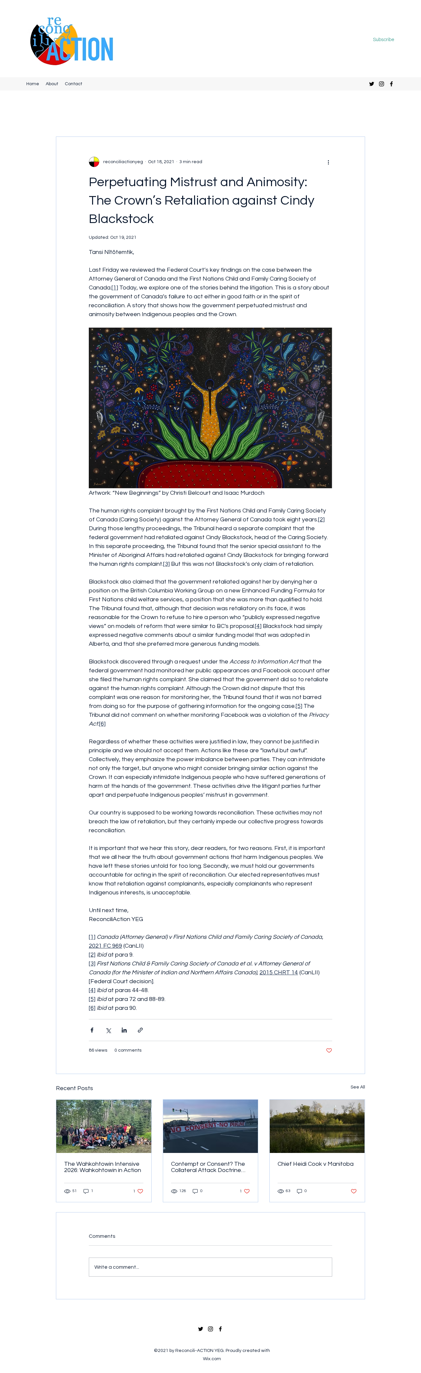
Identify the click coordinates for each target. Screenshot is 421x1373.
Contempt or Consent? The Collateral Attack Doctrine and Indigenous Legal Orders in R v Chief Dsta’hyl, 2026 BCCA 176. (210, 1167)
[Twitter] (371, 84)
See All (358, 1087)
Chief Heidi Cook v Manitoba (316, 1164)
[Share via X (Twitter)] (108, 1030)
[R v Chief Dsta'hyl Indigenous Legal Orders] (210, 1126)
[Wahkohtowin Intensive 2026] (103, 1126)
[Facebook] (391, 84)
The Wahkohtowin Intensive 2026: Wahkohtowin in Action (102, 1167)
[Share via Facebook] (92, 1030)
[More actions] (328, 162)
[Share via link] (140, 1030)
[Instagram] (381, 84)
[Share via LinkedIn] (124, 1030)
